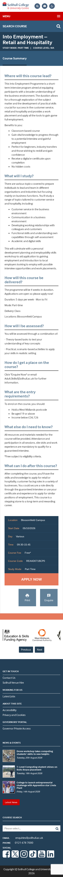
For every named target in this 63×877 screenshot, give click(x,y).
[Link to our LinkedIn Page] (50, 856)
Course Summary (15, 58)
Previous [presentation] (26, 649)
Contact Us (9, 677)
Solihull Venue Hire (13, 682)
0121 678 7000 (18, 842)
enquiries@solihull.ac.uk (23, 837)
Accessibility (9, 710)
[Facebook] (6, 856)
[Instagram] (24, 856)
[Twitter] (15, 856)
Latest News (11, 802)
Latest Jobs (9, 696)
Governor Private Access (17, 728)
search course (15, 26)
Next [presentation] (39, 649)
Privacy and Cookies (14, 715)
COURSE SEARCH (12, 817)
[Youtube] (41, 856)
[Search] (54, 828)
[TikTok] (33, 856)
